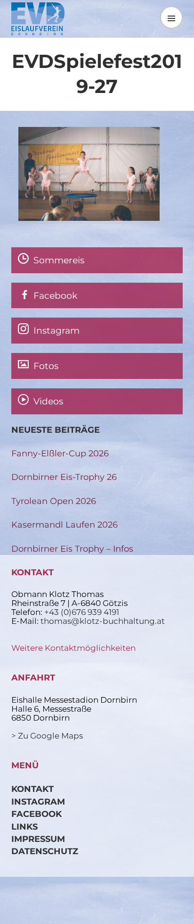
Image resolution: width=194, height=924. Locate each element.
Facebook (36, 814)
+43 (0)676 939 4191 (81, 612)
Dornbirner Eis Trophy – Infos (72, 549)
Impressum (38, 839)
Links (24, 827)
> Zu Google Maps (47, 735)
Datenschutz (44, 851)
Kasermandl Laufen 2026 (64, 524)
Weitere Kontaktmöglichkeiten (73, 648)
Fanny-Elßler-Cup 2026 (60, 453)
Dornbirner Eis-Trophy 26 (64, 477)
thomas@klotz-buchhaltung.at (102, 621)
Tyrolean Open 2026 (53, 501)
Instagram (38, 801)
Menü (171, 17)
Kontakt (32, 789)
